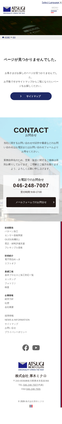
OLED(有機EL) (12, 239)
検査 (7, 287)
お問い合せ (10, 328)
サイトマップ (33, 96)
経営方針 (9, 299)
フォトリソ (10, 283)
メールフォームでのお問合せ (31, 202)
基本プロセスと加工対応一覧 (19, 275)
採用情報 (9, 315)
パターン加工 (11, 231)
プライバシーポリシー (16, 332)
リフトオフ (10, 263)
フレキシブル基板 (14, 247)
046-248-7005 (33, 389)
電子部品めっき (12, 259)
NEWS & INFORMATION (17, 320)
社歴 (7, 303)
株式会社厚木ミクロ (34, 401)
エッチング (10, 279)
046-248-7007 (31, 185)
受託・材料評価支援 (15, 243)
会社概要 (9, 307)
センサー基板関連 (14, 235)
